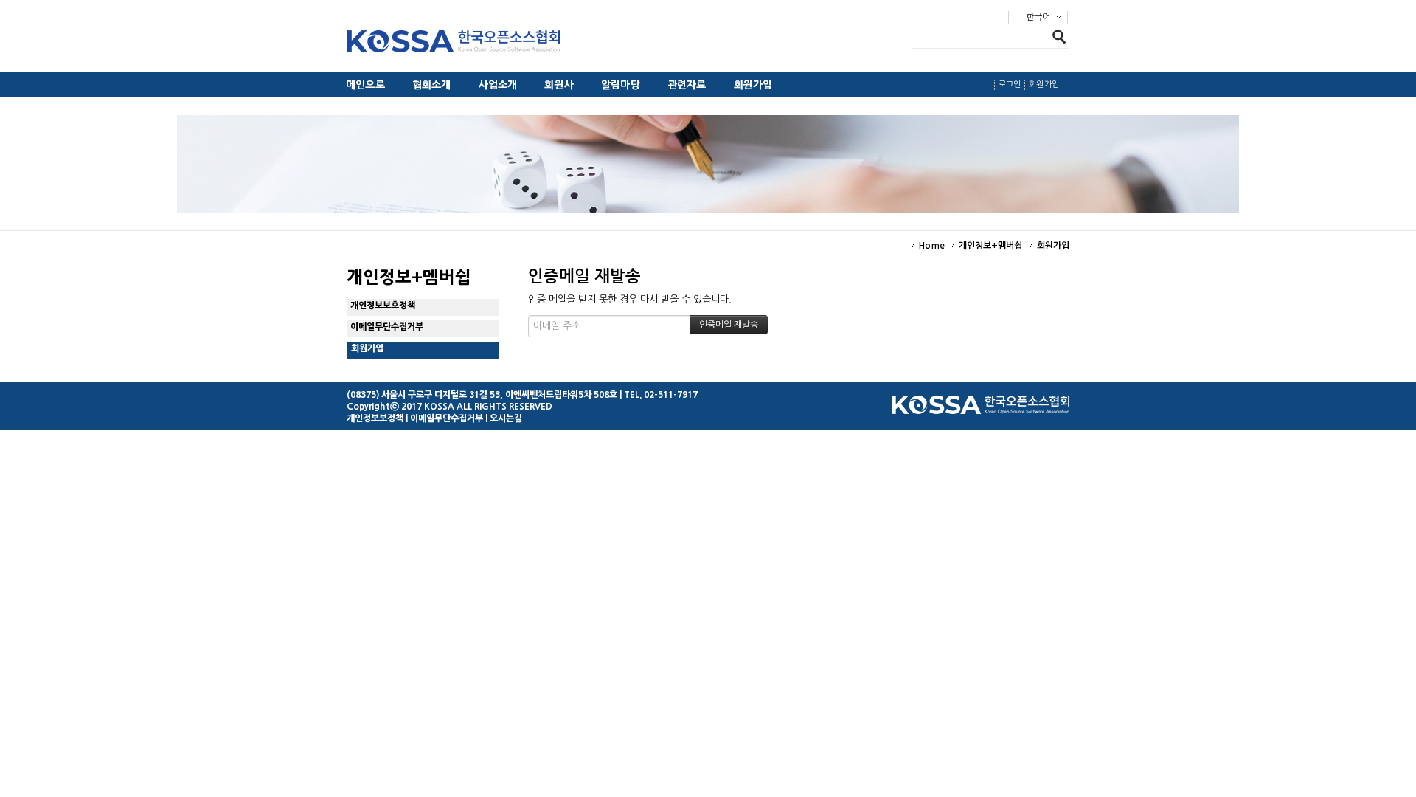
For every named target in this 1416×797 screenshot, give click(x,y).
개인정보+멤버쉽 (991, 245)
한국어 (1038, 17)
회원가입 (753, 85)
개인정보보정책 (375, 418)
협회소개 (431, 85)
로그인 (1010, 84)
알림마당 (620, 85)
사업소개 (498, 85)
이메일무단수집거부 (386, 326)
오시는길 (506, 418)
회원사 (559, 85)
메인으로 (365, 85)
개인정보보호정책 (382, 305)
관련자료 (687, 85)
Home (931, 245)
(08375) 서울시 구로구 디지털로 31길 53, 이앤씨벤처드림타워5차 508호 (482, 394)
